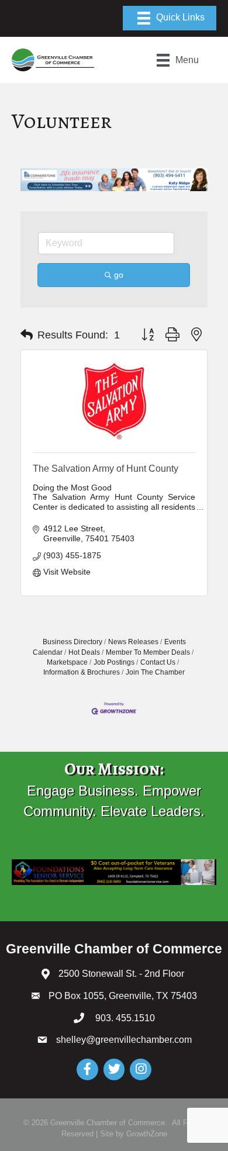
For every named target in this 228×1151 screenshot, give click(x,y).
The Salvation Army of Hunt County (105, 468)
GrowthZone (146, 1133)
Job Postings (114, 662)
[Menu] (169, 18)
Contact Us (157, 662)
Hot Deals (84, 652)
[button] (26, 335)
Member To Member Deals (148, 652)
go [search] (118, 274)
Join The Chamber (155, 672)
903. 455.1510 (124, 1018)
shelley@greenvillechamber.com (124, 1040)
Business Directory (72, 642)
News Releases (133, 642)
